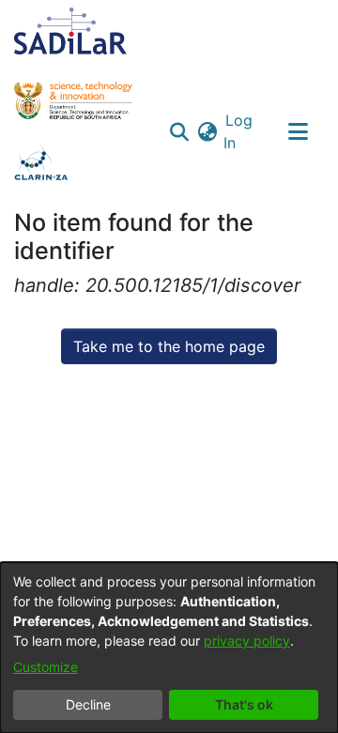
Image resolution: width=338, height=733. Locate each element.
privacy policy (247, 641)
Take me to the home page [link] (169, 346)
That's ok (244, 704)
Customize (45, 667)
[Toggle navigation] (297, 131)
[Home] (70, 31)
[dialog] (169, 647)
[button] (179, 131)
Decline (88, 704)
